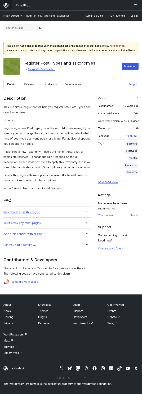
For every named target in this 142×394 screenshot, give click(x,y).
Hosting (8, 317)
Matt (8, 340)
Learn (76, 304)
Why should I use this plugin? (21, 212)
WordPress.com (15, 334)
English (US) (132, 135)
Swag (112, 323)
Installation (50, 84)
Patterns (43, 323)
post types (131, 151)
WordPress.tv (83, 323)
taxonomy (132, 172)
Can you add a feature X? (19, 245)
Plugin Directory (12, 15)
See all (134, 215)
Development (73, 84)
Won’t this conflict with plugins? (23, 234)
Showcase (44, 304)
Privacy (8, 323)
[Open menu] (136, 5)
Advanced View (108, 182)
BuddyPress (12, 353)
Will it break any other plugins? (22, 223)
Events (111, 311)
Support (133, 84)
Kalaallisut (18, 368)
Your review (105, 215)
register (133, 158)
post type (132, 143)
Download (130, 66)
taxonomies (131, 165)
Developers (80, 317)
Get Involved (115, 304)
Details (11, 84)
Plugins (42, 317)
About (7, 304)
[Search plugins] (40, 27)
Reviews (29, 84)
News (7, 311)
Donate (113, 317)
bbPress (10, 346)
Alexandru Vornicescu (41, 69)
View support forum (110, 248)
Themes (43, 311)
